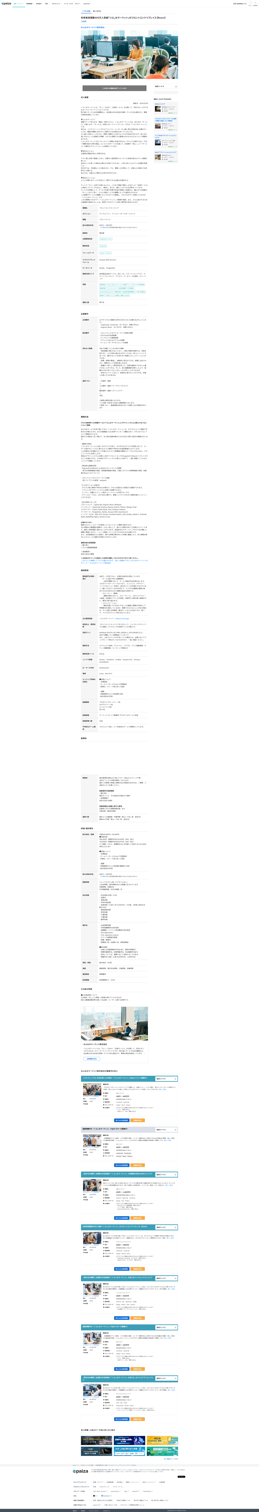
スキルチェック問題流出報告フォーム (132, 1505)
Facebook (106, 1496)
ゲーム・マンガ (68, 3)
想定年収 (105, 227)
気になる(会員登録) (122, 1120)
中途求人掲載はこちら (123, 1500)
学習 (94, 1487)
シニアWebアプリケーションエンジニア (165, 136)
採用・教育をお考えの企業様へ (103, 1500)
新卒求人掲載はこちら (141, 1500)
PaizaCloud (147, 1491)
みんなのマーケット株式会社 (93, 27)
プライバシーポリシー (94, 1510)
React (124, 1156)
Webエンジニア (160, 104)
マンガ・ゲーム (118, 1487)
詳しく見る (162, 1089)
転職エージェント (131, 1482)
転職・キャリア (98, 1482)
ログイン (250, 5)
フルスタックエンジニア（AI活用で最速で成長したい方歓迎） (165, 120)
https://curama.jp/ (122, 618)
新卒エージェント (148, 1482)
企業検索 (162, 1482)
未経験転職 (110, 1482)
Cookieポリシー (107, 1510)
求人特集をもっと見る (171, 1459)
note (125, 1491)
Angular (119, 1156)
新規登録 (255, 5)
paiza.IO (135, 1491)
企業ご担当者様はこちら (240, 3)
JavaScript (119, 1153)
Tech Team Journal (99, 1491)
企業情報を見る (92, 1059)
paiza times (115, 1491)
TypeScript (127, 1153)
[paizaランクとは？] (176, 86)
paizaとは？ (87, 3)
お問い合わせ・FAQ (110, 1505)
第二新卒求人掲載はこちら (159, 1500)
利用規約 (83, 1510)
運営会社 (75, 1510)
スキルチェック (104, 1487)
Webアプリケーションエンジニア (165, 152)
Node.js (129, 1156)
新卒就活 (120, 1482)
